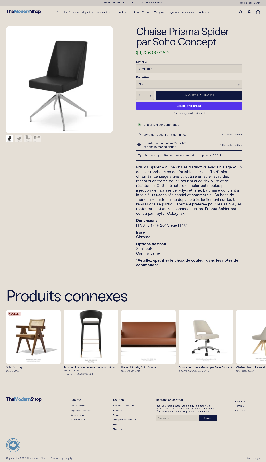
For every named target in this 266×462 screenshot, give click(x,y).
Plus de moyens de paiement (189, 113)
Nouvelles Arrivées (68, 12)
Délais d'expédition (232, 134)
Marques (159, 12)
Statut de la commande (123, 406)
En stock (134, 12)
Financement (119, 429)
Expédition (117, 410)
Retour (116, 415)
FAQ (115, 424)
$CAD (257, 3)
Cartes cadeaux (77, 415)
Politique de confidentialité (124, 420)
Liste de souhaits (77, 420)
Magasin (87, 12)
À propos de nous (77, 406)
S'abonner (208, 418)
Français (248, 3)
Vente (145, 12)
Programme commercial (180, 12)
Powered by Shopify (61, 458)
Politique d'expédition (231, 145)
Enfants (120, 12)
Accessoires (103, 12)
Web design (253, 458)
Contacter (203, 12)
